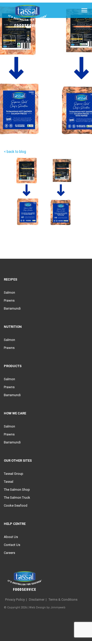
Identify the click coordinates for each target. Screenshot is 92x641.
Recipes (10, 279)
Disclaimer (36, 599)
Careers (9, 553)
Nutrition (13, 327)
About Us (11, 537)
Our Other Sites (18, 460)
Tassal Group (13, 474)
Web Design (37, 607)
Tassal (8, 482)
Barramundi (12, 308)
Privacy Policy (15, 599)
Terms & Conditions (63, 599)
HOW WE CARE (15, 413)
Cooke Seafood (15, 505)
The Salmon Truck (17, 497)
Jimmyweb (57, 607)
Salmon (9, 292)
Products (12, 366)
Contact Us (12, 545)
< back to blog (15, 152)
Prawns (9, 300)
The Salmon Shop (17, 489)
